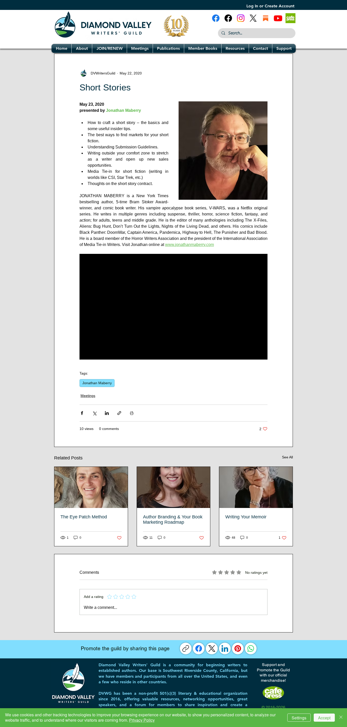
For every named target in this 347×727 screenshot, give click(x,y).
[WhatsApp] (251, 648)
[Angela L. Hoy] (256, 487)
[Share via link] (119, 413)
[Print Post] (131, 413)
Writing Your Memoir (245, 516)
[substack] (266, 18)
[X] (253, 18)
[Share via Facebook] (82, 413)
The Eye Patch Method (83, 516)
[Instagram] (241, 18)
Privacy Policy (142, 720)
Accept (324, 718)
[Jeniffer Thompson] (173, 487)
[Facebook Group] (228, 18)
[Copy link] (186, 648)
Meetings (88, 396)
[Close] (341, 717)
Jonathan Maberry (97, 383)
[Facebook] (198, 648)
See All (287, 457)
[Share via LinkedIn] (106, 413)
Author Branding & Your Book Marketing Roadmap (172, 519)
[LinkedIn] (225, 648)
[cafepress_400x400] (290, 18)
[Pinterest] (238, 648)
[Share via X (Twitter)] (94, 413)
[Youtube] (278, 18)
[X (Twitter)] (212, 648)
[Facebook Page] (216, 18)
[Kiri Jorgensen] (91, 487)
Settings (299, 718)
